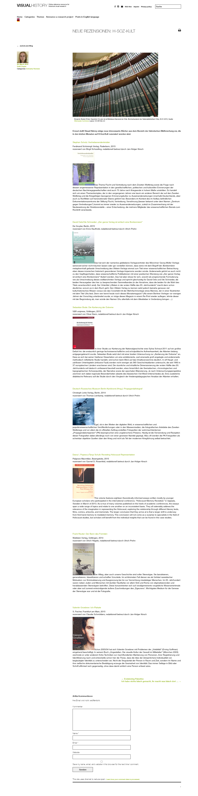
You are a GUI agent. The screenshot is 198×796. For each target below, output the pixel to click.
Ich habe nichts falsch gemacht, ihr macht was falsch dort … (151, 681)
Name (76, 733)
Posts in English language (87, 17)
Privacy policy (146, 7)
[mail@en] (122, 7)
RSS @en (128, 7)
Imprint (136, 7)
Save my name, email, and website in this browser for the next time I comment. (106, 764)
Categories (29, 17)
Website (76, 752)
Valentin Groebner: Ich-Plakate (87, 607)
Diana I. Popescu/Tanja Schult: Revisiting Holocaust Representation (104, 454)
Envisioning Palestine (132, 679)
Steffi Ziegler (21, 66)
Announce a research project (59, 17)
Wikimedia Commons (81, 121)
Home (19, 17)
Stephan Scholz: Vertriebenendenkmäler (91, 142)
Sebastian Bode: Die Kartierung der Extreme (93, 307)
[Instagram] (118, 7)
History (32, 5)
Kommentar (77, 706)
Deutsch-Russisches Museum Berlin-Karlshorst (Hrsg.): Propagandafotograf (107, 388)
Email (75, 743)
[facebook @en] (115, 7)
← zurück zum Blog (25, 46)
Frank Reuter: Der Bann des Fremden (90, 534)
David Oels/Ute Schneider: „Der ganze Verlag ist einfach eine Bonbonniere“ (107, 222)
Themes (40, 17)
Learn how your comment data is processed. (123, 779)
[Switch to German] (99, 21)
